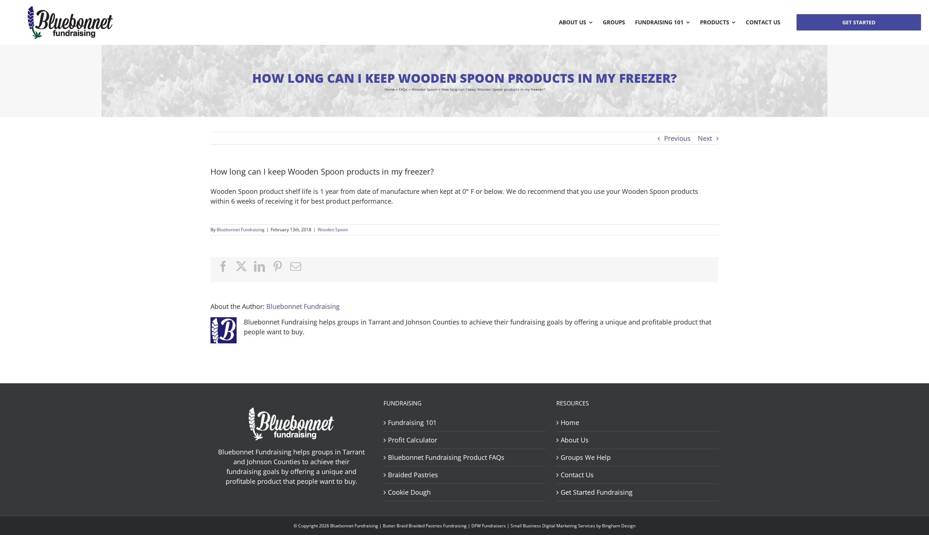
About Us (575, 440)
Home (390, 89)
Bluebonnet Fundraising (241, 229)
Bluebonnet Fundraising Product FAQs (446, 457)
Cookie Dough (409, 492)
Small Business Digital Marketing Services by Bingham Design (573, 526)
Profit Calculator (412, 440)
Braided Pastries (413, 474)
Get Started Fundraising (597, 492)
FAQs (403, 89)
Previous (677, 138)
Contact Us (577, 474)
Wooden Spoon (424, 89)
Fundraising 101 (412, 422)
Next (705, 138)
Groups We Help (586, 457)
